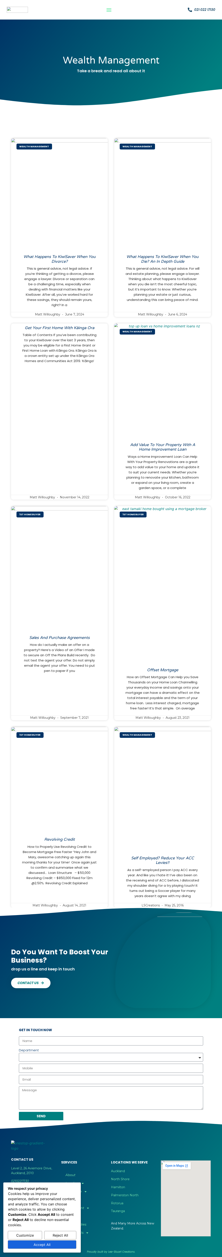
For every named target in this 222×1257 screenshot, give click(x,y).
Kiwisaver (73, 1200)
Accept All (42, 1244)
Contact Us (74, 1233)
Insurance (73, 1191)
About (70, 1175)
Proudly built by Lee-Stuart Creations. (111, 1252)
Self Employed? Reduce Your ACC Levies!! (162, 860)
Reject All (60, 1235)
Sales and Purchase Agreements (59, 637)
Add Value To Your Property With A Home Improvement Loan (162, 447)
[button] (109, 10)
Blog (69, 1216)
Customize (25, 1235)
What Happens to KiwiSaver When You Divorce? (59, 259)
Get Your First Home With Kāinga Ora (59, 327)
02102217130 (20, 1181)
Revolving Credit (59, 839)
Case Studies (75, 1224)
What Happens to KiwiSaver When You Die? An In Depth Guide (162, 259)
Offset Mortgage (162, 670)
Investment (74, 1208)
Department (29, 1050)
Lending (72, 1183)
